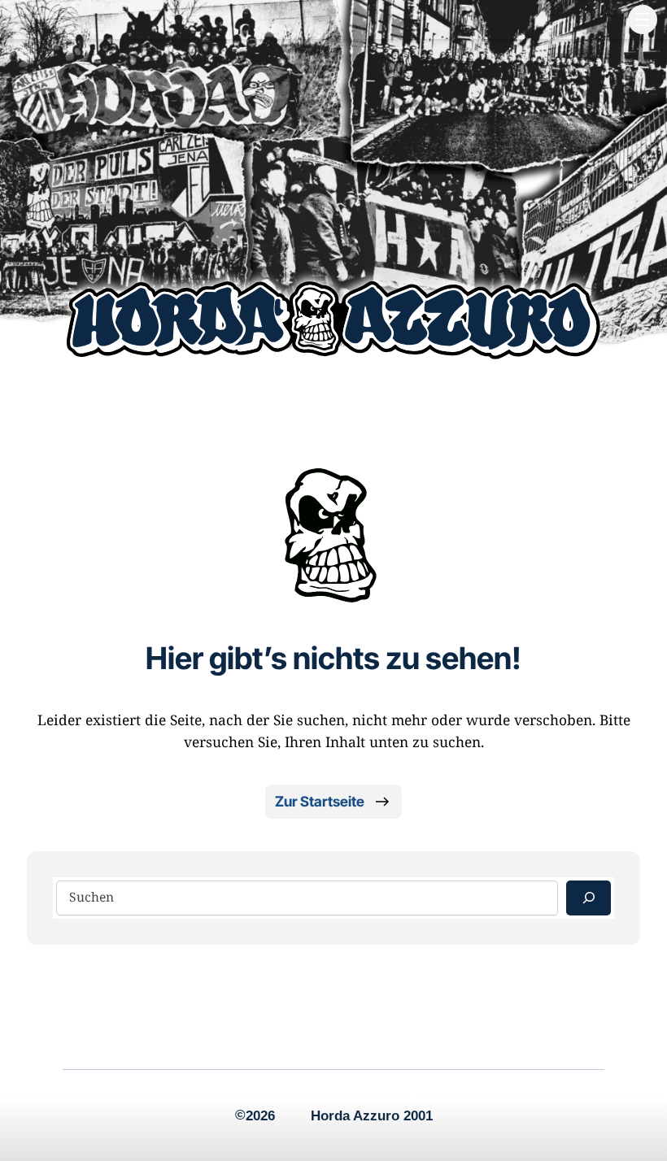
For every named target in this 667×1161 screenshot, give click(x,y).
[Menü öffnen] (642, 19)
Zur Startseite (319, 801)
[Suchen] (588, 898)
